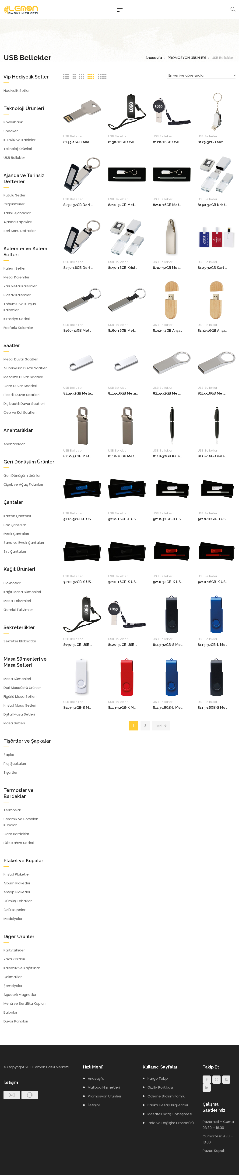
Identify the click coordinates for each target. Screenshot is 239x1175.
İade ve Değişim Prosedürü (171, 1122)
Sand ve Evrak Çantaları (24, 542)
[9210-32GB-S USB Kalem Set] (82, 551)
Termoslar (12, 810)
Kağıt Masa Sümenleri (22, 591)
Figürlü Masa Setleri (20, 696)
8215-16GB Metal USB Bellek (212, 393)
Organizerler (14, 204)
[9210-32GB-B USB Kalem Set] (172, 488)
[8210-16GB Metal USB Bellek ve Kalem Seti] (172, 174)
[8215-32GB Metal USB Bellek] (172, 362)
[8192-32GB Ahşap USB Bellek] (172, 299)
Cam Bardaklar (16, 833)
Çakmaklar (13, 976)
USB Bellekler (73, 136)
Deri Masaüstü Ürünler (22, 687)
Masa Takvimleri (17, 600)
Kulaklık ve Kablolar (19, 139)
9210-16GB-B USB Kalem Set (212, 519)
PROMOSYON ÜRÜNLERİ (187, 57)
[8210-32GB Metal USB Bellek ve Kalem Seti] (127, 174)
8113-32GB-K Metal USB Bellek (123, 707)
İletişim (94, 1105)
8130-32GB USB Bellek (78, 645)
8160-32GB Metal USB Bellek (78, 330)
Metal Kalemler (16, 277)
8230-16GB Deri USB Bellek (78, 268)
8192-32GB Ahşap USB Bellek (168, 330)
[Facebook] (207, 1079)
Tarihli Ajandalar (17, 212)
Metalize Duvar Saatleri (23, 376)
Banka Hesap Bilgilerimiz (168, 1105)
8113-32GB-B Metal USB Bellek (78, 707)
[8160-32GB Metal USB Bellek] (82, 299)
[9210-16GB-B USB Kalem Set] (216, 488)
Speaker (11, 130)
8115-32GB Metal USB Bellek (78, 393)
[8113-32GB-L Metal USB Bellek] (216, 614)
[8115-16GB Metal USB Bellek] (127, 362)
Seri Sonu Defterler (20, 230)
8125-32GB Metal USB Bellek (212, 142)
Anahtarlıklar (14, 444)
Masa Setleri (14, 723)
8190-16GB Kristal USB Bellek (123, 268)
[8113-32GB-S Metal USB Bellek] (172, 614)
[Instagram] (216, 1079)
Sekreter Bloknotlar (20, 641)
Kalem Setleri (15, 268)
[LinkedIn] (207, 1088)
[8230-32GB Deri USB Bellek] (82, 174)
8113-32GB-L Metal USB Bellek (212, 645)
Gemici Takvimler (18, 609)
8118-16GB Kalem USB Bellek (212, 456)
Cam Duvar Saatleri (20, 385)
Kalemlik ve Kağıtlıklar (22, 967)
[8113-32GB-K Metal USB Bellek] (127, 676)
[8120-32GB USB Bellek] (127, 614)
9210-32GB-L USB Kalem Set (78, 519)
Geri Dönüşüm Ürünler (22, 475)
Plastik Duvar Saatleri (21, 394)
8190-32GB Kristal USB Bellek (212, 205)
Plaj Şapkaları (15, 763)
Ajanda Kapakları (18, 221)
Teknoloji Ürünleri (18, 148)
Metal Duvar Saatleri (21, 359)
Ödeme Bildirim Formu (166, 1096)
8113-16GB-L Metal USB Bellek (168, 707)
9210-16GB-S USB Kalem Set (123, 582)
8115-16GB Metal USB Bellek (123, 393)
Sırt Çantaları (15, 551)
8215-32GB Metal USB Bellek (168, 393)
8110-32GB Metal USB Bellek (78, 456)
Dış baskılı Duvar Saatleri (24, 403)
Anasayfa (153, 57)
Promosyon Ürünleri (104, 1096)
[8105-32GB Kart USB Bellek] (216, 237)
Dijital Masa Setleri (19, 714)
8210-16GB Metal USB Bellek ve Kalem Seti (168, 205)
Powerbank (13, 122)
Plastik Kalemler (17, 294)
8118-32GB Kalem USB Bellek (168, 456)
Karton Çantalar (17, 515)
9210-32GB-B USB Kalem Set (168, 519)
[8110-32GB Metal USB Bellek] (82, 425)
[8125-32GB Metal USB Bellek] (216, 111)
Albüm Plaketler (17, 883)
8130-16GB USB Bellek (123, 142)
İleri (159, 725)
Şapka (9, 754)
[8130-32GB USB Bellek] (82, 614)
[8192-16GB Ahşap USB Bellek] (216, 299)
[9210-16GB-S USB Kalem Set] (127, 551)
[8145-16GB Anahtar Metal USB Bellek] (82, 111)
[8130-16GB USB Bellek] (127, 111)
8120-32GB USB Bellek (123, 645)
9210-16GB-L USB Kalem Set (123, 519)
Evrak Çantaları (16, 533)
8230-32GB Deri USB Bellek (78, 205)
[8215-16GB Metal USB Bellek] (216, 362)
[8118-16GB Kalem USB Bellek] (216, 425)
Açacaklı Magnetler (20, 994)
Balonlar (10, 1012)
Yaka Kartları (14, 959)
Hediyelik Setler (17, 90)
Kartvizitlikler (14, 950)
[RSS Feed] (226, 1079)
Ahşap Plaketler (17, 892)
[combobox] (201, 76)
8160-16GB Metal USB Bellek (123, 330)
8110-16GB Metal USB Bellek (123, 456)
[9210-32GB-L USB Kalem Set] (82, 488)
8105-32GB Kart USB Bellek (212, 268)
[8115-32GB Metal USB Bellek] (82, 362)
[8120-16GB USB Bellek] (172, 111)
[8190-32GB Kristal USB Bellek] (216, 174)
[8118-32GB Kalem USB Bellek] (172, 425)
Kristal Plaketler (17, 874)
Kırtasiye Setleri (17, 318)
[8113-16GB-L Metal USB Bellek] (172, 676)
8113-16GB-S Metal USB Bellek (212, 707)
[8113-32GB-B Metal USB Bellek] (82, 676)
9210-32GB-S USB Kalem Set (78, 582)
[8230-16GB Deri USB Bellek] (82, 237)
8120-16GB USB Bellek (168, 142)
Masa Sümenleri (17, 678)
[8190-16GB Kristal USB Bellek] (127, 237)
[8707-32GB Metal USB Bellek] (172, 237)
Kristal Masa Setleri (20, 705)
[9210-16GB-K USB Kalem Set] (216, 551)
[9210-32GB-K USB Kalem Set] (172, 551)
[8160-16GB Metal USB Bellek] (127, 299)
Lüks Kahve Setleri (19, 842)
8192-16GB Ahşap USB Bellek (212, 330)
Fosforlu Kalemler (18, 327)
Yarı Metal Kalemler (20, 286)
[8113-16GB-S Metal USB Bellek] (216, 676)
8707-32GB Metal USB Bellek (168, 268)
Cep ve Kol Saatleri (20, 412)
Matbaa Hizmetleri (104, 1087)
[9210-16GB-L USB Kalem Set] (127, 488)
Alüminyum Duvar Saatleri (25, 368)
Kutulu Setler (14, 195)
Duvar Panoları (16, 1021)
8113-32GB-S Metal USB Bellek (168, 645)
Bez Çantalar (15, 524)
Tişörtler (11, 772)
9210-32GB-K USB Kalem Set (168, 582)
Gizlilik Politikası (160, 1087)
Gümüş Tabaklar (18, 900)
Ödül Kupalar (14, 909)
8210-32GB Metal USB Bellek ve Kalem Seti (123, 205)
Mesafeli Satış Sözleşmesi (170, 1113)
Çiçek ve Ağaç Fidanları (23, 484)
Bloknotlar (12, 582)
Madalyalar (13, 918)
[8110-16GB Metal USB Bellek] (127, 425)
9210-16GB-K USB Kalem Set (212, 582)
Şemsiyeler (13, 985)
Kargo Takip (158, 1078)
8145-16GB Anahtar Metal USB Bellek (78, 142)
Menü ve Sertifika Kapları (25, 1003)
